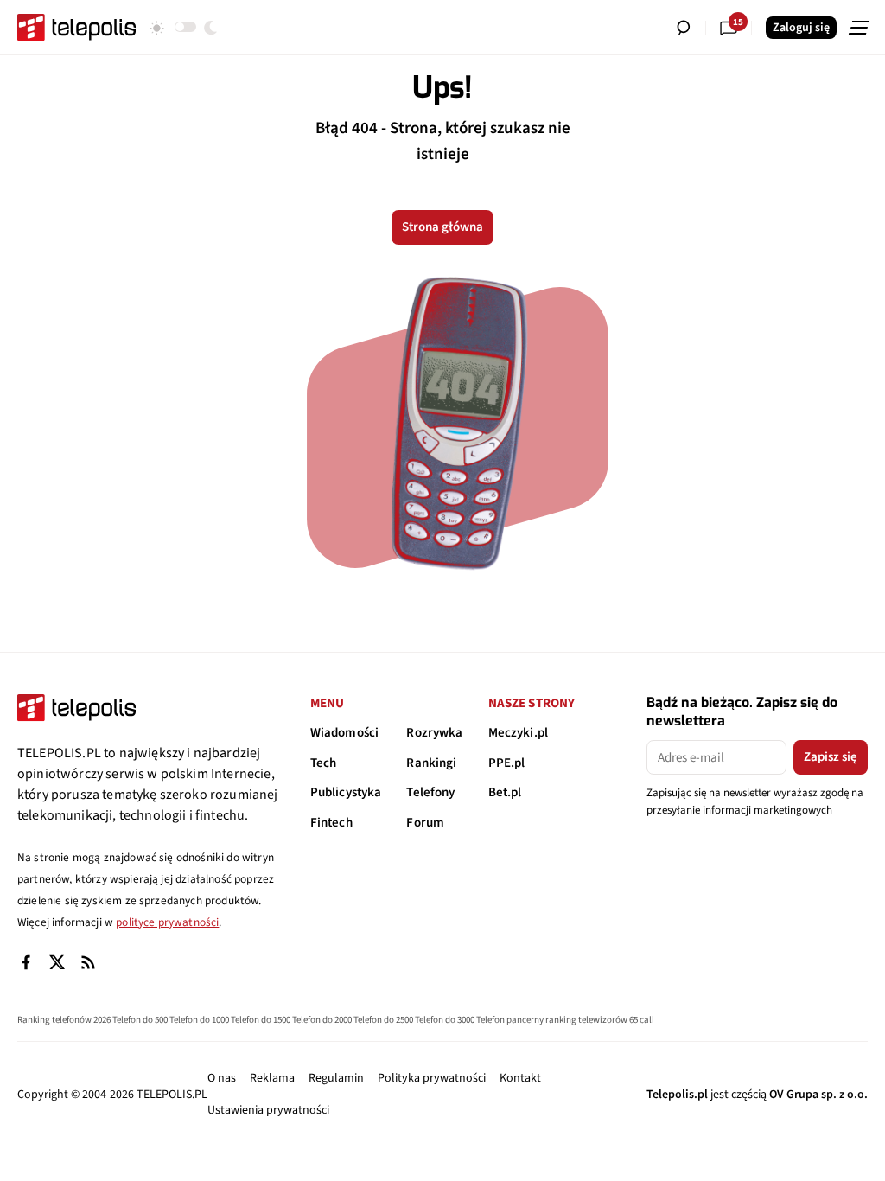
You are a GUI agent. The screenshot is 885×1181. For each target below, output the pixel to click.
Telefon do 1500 (260, 1019)
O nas (221, 1078)
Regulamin (336, 1078)
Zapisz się (830, 757)
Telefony (430, 792)
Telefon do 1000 (199, 1019)
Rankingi (431, 763)
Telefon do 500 (140, 1019)
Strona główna (442, 227)
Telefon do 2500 (383, 1019)
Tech (323, 763)
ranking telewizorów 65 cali (599, 1019)
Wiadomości (344, 733)
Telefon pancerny (510, 1019)
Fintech (331, 823)
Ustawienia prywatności (268, 1110)
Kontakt (520, 1078)
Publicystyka (346, 792)
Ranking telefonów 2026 (64, 1019)
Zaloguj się (801, 27)
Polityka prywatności (432, 1078)
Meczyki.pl (518, 733)
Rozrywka (434, 733)
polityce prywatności (167, 922)
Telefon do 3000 (444, 1019)
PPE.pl (506, 763)
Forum (425, 823)
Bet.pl (505, 792)
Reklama (272, 1078)
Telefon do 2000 (322, 1019)
